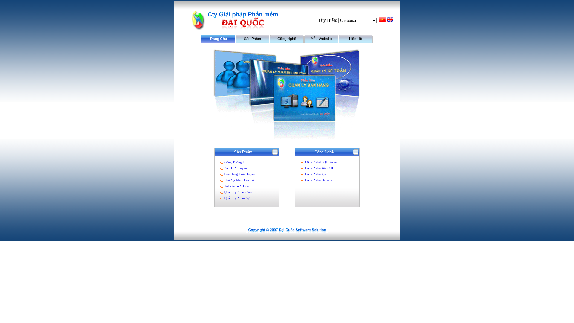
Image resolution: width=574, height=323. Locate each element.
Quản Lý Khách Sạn (238, 192)
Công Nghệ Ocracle (318, 180)
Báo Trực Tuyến (235, 168)
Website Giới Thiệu (237, 186)
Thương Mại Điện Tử (239, 180)
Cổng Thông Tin (236, 162)
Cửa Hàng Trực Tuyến (239, 174)
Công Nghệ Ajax (316, 174)
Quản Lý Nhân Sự (236, 198)
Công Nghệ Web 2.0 (319, 168)
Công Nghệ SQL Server (321, 162)
